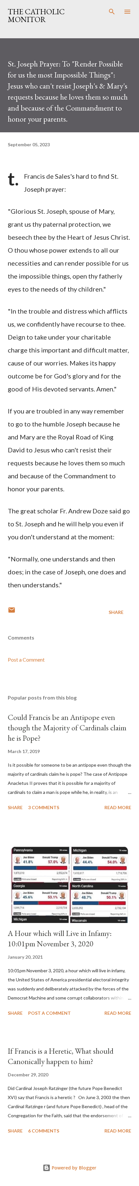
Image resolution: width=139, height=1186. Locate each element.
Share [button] (116, 612)
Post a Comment (26, 659)
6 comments (43, 1130)
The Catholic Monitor (36, 15)
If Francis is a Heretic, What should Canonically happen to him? (60, 1056)
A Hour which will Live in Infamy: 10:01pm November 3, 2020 (60, 938)
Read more (117, 807)
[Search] (112, 12)
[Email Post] (12, 612)
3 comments (43, 807)
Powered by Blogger (73, 1168)
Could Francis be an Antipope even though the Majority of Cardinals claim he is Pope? (67, 727)
